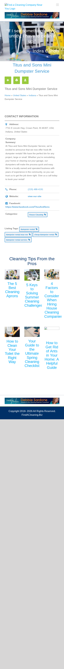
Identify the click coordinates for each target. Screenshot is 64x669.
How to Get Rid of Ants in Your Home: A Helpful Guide (52, 355)
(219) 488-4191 (35, 189)
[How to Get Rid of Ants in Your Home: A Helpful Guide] (51, 333)
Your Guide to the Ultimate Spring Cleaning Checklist (32, 353)
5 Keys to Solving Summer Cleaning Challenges (33, 295)
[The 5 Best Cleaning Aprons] (12, 274)
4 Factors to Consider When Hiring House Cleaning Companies (53, 300)
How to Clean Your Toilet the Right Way (12, 351)
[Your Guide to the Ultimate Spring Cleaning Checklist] (31, 332)
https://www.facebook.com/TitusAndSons (27, 207)
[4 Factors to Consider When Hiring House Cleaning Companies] (51, 274)
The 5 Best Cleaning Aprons (12, 290)
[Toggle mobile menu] (57, 4)
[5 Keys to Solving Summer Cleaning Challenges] (31, 275)
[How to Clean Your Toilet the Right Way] (12, 332)
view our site (34, 196)
